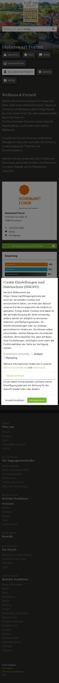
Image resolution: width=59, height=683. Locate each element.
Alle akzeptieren (37, 400)
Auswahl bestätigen (14, 400)
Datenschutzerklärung (15, 367)
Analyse (38, 353)
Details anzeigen (15, 375)
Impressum (39, 367)
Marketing (11, 357)
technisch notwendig (17, 353)
